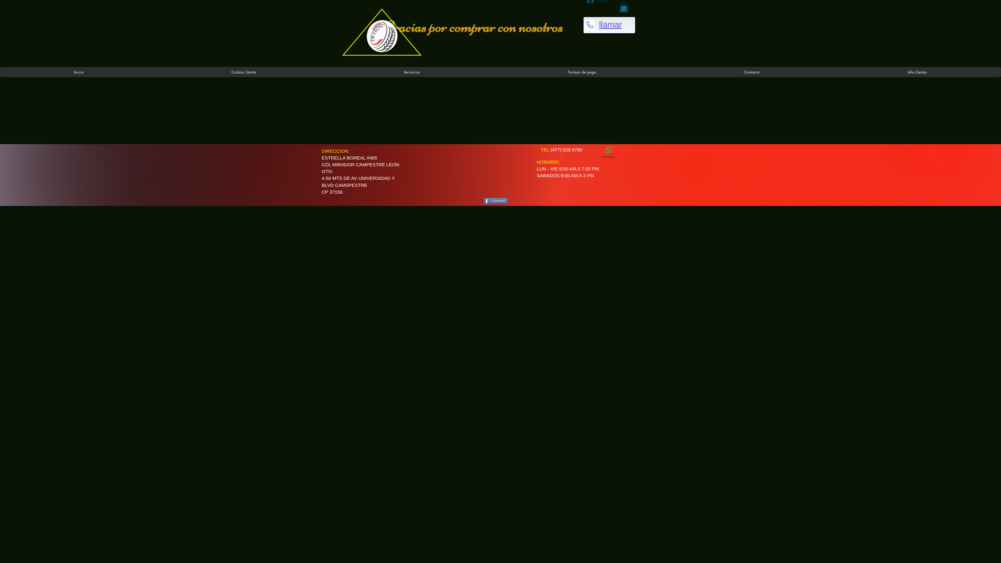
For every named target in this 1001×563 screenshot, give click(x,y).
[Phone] (589, 25)
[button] (623, 7)
